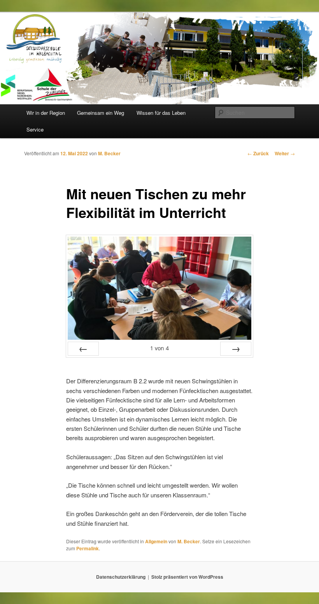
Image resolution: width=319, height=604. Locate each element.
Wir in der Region (45, 112)
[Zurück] (83, 349)
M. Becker (109, 153)
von (159, 348)
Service (35, 129)
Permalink (87, 548)
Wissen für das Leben (161, 112)
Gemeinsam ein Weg (100, 112)
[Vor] (235, 349)
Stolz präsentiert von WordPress (187, 576)
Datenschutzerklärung (120, 576)
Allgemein (156, 541)
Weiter (285, 153)
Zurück (258, 153)
